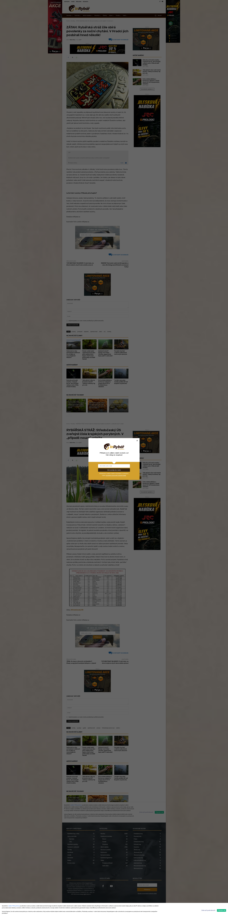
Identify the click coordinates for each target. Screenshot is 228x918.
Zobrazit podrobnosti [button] (208, 910)
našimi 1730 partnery (14, 906)
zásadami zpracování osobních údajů (116, 475)
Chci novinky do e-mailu (114, 470)
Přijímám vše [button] (221, 910)
